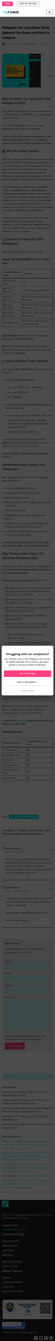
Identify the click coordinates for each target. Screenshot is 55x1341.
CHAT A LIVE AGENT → (27, 682)
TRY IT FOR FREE (27, 673)
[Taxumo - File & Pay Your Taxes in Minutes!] (10, 12)
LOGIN (7, 3)
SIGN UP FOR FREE (28, 3)
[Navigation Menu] (49, 12)
